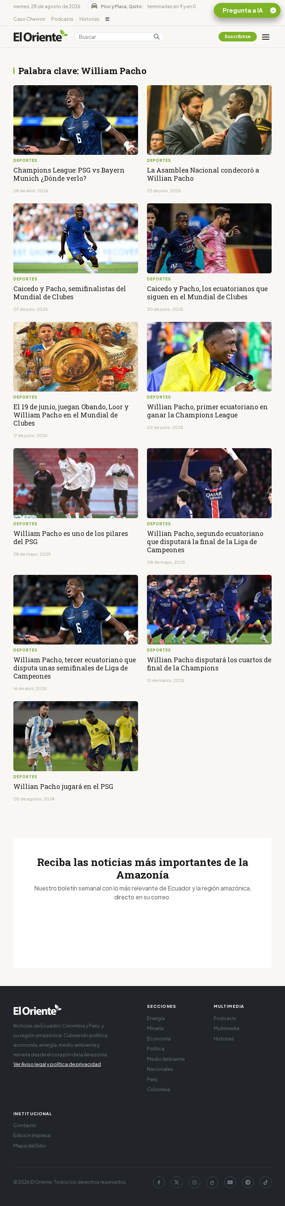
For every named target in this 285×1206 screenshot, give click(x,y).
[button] (107, 19)
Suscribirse (238, 36)
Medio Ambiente (166, 1059)
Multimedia (226, 1028)
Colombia (158, 1089)
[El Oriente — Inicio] (40, 36)
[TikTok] (266, 1182)
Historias (89, 19)
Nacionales (160, 1069)
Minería (155, 1028)
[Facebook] (159, 1182)
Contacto (24, 1125)
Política (155, 1049)
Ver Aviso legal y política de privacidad (57, 1064)
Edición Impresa (31, 1135)
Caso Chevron (29, 19)
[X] (177, 1182)
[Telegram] (248, 1182)
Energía (156, 1018)
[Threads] (212, 1182)
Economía (159, 1039)
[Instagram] (194, 1182)
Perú (152, 1079)
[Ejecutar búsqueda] (156, 37)
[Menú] (266, 36)
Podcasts (62, 19)
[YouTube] (230, 1182)
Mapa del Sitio (29, 1146)
